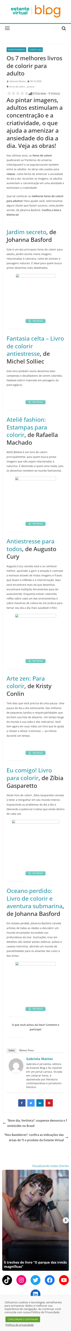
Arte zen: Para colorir (26, 682)
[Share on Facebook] (21, 1105)
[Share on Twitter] (31, 1105)
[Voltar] (5, 1220)
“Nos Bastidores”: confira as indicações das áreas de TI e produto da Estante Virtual (34, 1137)
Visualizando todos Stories (50, 1166)
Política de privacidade (19, 1324)
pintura (30, 86)
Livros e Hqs (35, 49)
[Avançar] (66, 1220)
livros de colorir (17, 86)
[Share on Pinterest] (49, 1105)
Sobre (11, 1050)
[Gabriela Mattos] (16, 1061)
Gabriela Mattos (17, 81)
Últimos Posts (26, 1050)
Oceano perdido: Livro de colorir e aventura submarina (34, 898)
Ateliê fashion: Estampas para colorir (27, 427)
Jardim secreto (26, 232)
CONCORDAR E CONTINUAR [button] (23, 1319)
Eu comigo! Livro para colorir (29, 774)
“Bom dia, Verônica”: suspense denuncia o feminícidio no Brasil (37, 1123)
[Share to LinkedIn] (40, 1105)
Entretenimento (16, 49)
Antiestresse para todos (30, 545)
